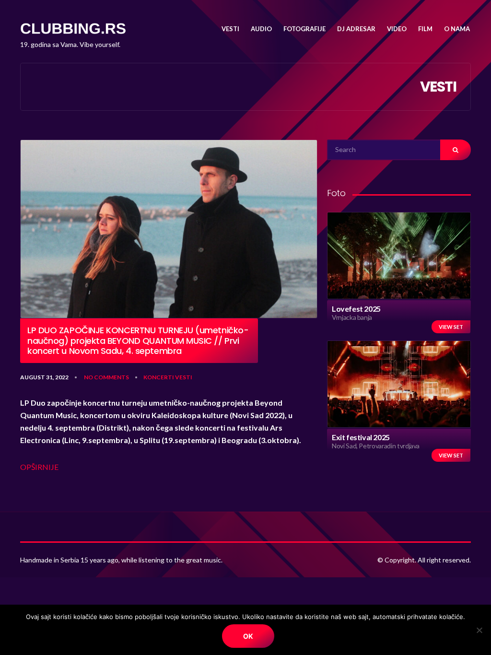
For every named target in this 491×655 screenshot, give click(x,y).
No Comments (106, 377)
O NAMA (457, 29)
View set (451, 327)
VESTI (230, 29)
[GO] (455, 150)
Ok (248, 636)
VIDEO (397, 29)
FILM (425, 29)
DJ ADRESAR (356, 29)
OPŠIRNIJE (39, 466)
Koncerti (158, 377)
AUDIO (261, 29)
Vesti (183, 377)
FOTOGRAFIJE (304, 29)
